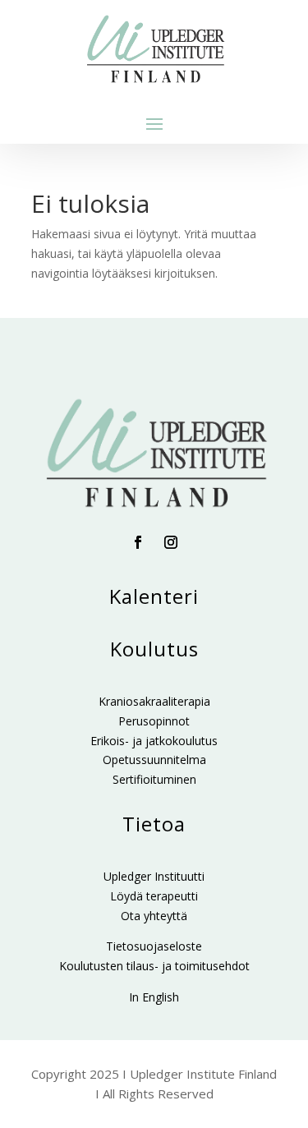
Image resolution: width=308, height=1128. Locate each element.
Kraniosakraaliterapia (154, 701)
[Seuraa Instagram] (171, 542)
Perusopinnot (154, 721)
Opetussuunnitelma (154, 759)
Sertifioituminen (154, 779)
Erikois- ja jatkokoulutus (154, 740)
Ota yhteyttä (154, 915)
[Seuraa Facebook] (138, 542)
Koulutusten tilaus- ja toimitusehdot (154, 966)
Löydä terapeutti (154, 896)
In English (154, 997)
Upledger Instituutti (154, 876)
